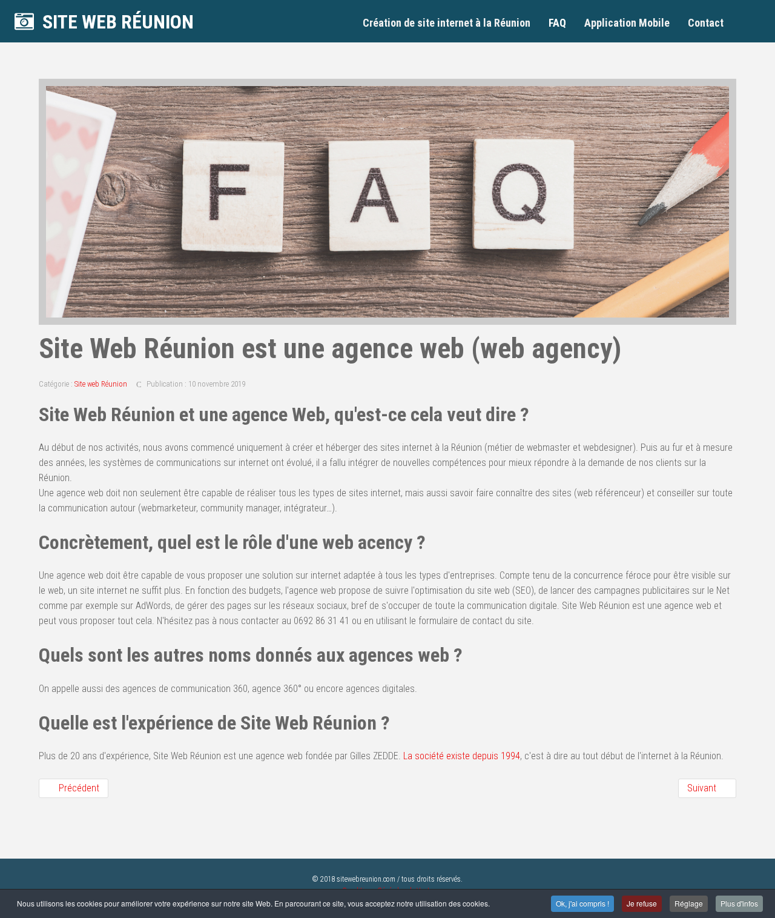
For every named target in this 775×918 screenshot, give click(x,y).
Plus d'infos (739, 903)
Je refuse (642, 903)
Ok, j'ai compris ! (582, 903)
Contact (706, 22)
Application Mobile (627, 22)
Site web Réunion (100, 383)
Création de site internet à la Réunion (446, 22)
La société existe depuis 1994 (461, 756)
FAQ (557, 22)
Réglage (688, 903)
